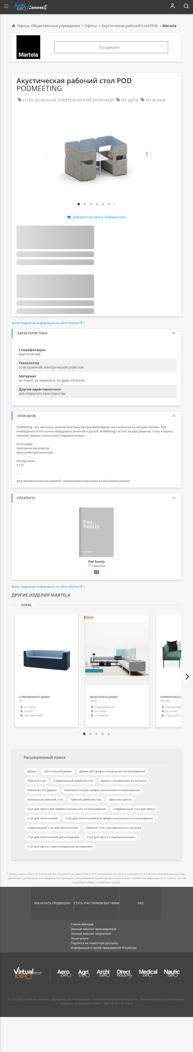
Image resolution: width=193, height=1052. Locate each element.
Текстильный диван (58, 771)
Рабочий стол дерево (42, 790)
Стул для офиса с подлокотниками (111, 837)
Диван (31, 771)
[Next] (146, 154)
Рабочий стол (36, 781)
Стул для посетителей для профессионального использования (109, 818)
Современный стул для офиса (134, 809)
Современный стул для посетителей (52, 828)
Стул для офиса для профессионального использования (66, 809)
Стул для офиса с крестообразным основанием (60, 847)
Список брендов (82, 924)
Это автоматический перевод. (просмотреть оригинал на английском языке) (73, 481)
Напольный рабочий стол (45, 800)
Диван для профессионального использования (112, 771)
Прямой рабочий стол (86, 800)
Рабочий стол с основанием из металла (113, 828)
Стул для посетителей (42, 818)
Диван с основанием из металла (123, 781)
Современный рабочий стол (73, 781)
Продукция (109, 47)
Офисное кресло (120, 800)
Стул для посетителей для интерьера (53, 837)
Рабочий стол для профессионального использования (102, 790)
